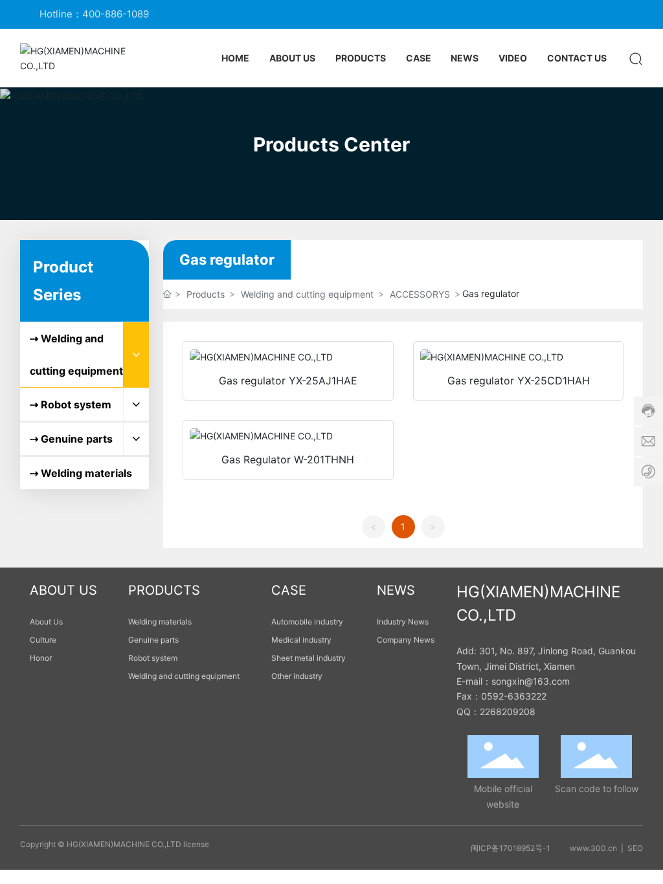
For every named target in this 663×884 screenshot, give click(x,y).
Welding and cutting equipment (307, 294)
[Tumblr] (618, 14)
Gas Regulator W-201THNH (287, 459)
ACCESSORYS (420, 294)
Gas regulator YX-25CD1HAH (518, 380)
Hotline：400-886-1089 (94, 14)
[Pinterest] (637, 14)
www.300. (589, 848)
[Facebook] (559, 14)
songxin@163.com (530, 681)
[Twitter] (598, 14)
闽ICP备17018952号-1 (510, 848)
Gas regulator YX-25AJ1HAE (288, 380)
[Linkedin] (579, 14)
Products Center (331, 144)
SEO (635, 848)
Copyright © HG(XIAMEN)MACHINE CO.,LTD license (114, 844)
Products (205, 294)
